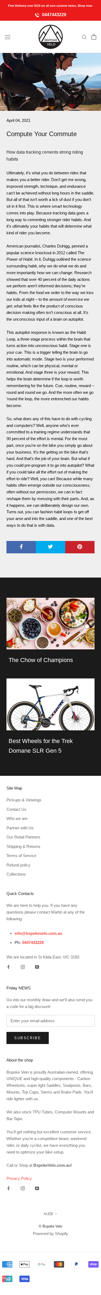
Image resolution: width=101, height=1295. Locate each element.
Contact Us (16, 809)
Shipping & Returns (23, 846)
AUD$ (48, 1214)
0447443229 (53, 14)
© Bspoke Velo (50, 1226)
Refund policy (18, 865)
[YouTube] (37, 967)
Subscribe (27, 1038)
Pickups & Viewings (23, 800)
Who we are (16, 818)
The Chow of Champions (41, 660)
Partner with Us (20, 828)
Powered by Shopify (50, 1233)
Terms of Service (21, 855)
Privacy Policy (19, 1178)
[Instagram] (23, 967)
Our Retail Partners (23, 837)
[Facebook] (8, 967)
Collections (16, 874)
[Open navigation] (7, 37)
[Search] (84, 36)
